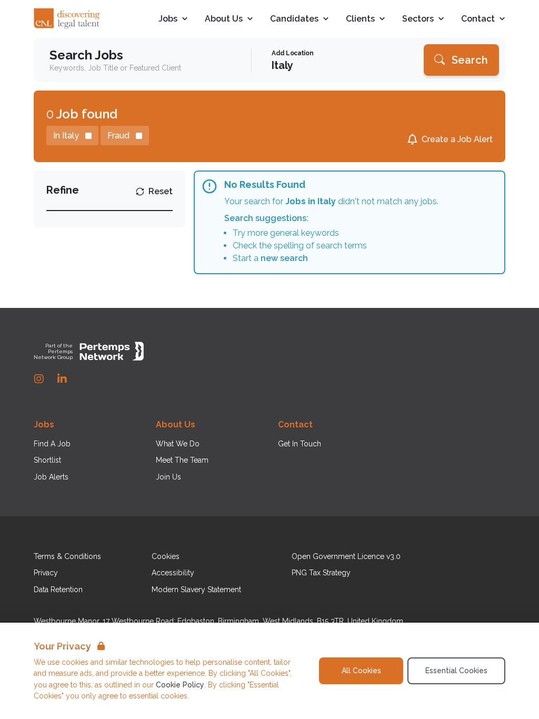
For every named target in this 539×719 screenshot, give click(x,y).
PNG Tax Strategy (321, 572)
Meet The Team (182, 460)
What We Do (177, 444)
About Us (224, 19)
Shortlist (47, 460)
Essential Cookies (456, 670)
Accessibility (173, 572)
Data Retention (58, 589)
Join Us (168, 477)
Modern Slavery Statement (196, 589)
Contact (478, 19)
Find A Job (52, 444)
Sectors (418, 19)
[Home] (67, 19)
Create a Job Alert (457, 139)
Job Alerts (51, 477)
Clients (360, 19)
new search (284, 258)
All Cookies (361, 670)
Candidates (294, 19)
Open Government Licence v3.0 (346, 556)
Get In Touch (299, 444)
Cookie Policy (180, 685)
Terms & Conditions (67, 556)
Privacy (46, 572)
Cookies (165, 556)
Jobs (167, 19)
